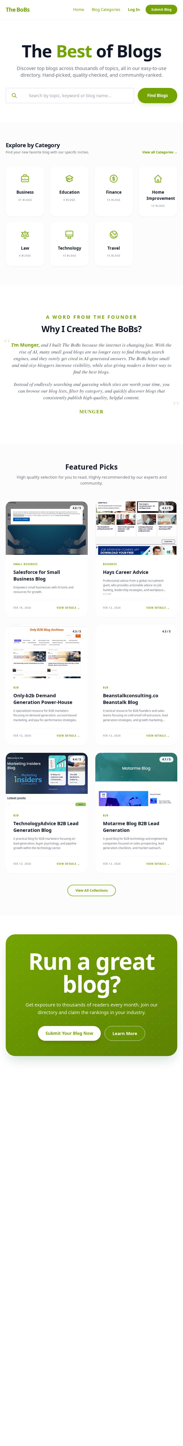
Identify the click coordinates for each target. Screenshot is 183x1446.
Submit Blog (161, 9)
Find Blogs (157, 95)
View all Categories (159, 152)
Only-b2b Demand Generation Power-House (42, 698)
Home (78, 9)
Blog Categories (106, 9)
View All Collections (92, 890)
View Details (68, 607)
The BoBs (17, 9)
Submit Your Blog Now (69, 1033)
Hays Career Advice (125, 572)
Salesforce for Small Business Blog (36, 575)
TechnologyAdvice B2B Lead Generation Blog (46, 826)
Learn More (124, 1033)
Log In (134, 9)
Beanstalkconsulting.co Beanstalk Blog (130, 698)
